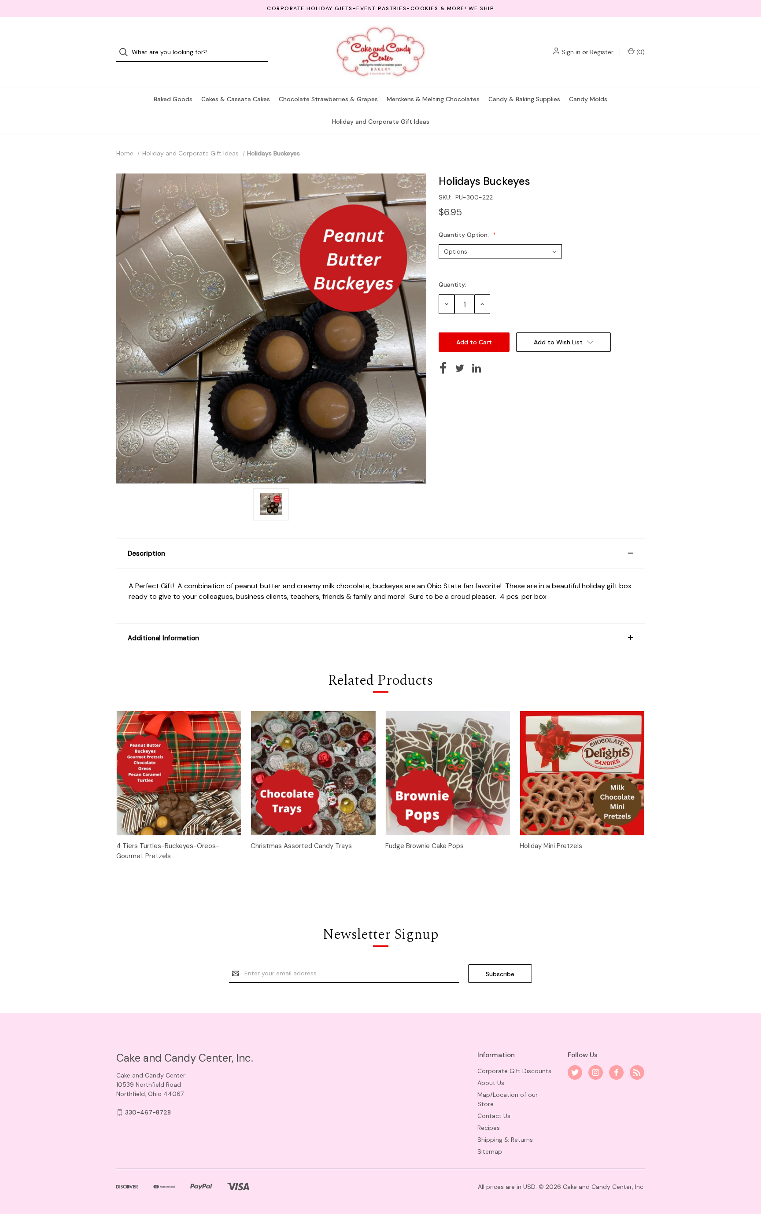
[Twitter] (459, 368)
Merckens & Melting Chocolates (433, 99)
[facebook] (616, 1072)
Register (601, 52)
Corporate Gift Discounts (514, 1071)
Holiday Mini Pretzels (551, 845)
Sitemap (489, 1151)
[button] (380, 553)
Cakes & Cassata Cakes (235, 99)
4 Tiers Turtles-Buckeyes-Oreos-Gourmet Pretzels (167, 850)
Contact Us (493, 1116)
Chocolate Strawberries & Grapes (328, 99)
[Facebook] (443, 368)
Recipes (488, 1128)
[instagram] (595, 1072)
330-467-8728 (148, 1112)
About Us (490, 1083)
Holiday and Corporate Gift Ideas (380, 121)
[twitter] (575, 1072)
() (640, 52)
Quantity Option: (465, 235)
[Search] (126, 52)
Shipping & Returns (505, 1140)
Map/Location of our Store (507, 1099)
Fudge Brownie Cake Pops (424, 845)
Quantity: (452, 284)
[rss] (637, 1072)
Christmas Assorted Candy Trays (301, 845)
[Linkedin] (476, 368)
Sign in (571, 52)
